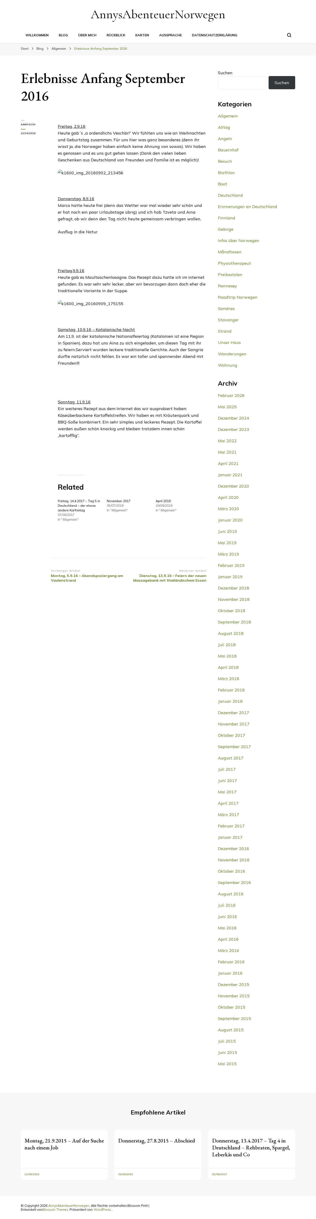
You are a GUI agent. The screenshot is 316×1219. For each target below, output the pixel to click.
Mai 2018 (227, 656)
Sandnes (226, 308)
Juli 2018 (227, 644)
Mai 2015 (227, 1063)
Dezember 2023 (233, 429)
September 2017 (234, 746)
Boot (222, 184)
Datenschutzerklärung (214, 35)
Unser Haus (229, 342)
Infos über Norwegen (238, 240)
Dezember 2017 (233, 712)
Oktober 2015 (231, 1007)
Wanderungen (232, 353)
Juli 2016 (227, 905)
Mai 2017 (227, 792)
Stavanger (228, 319)
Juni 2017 (227, 780)
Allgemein (228, 116)
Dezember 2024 (233, 418)
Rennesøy (227, 286)
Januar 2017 (230, 837)
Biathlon (226, 172)
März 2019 (228, 554)
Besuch (225, 161)
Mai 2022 (227, 440)
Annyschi (28, 124)
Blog (63, 35)
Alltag (224, 127)
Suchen (225, 72)
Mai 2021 (227, 452)
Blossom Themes (55, 1209)
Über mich (87, 35)
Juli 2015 (227, 1041)
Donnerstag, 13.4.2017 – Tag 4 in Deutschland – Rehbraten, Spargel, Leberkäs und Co (251, 1147)
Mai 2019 (227, 542)
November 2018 (234, 599)
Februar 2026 (231, 395)
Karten (142, 35)
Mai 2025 (227, 406)
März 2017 (228, 814)
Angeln (225, 138)
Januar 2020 (230, 520)
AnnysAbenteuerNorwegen (158, 14)
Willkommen (37, 35)
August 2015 (231, 1029)
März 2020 (228, 508)
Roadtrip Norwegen (237, 297)
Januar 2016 (230, 973)
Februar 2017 (231, 826)
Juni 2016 (227, 916)
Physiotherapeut (234, 263)
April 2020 (228, 497)
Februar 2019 (231, 565)
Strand (225, 331)
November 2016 (234, 860)
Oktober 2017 (231, 735)
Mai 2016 (227, 927)
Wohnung (227, 365)
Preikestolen (230, 274)
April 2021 (228, 463)
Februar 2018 (231, 690)
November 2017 (118, 501)
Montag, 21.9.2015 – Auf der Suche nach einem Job (64, 1144)
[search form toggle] (289, 35)
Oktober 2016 (231, 871)
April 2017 (228, 803)
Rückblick (116, 35)
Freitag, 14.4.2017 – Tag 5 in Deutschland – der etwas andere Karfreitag (79, 505)
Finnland (226, 218)
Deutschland (230, 195)
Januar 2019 (230, 576)
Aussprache (170, 35)
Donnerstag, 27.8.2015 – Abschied (156, 1140)
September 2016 (234, 882)
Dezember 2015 (233, 984)
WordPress (102, 1209)
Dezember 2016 (233, 848)
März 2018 (228, 678)
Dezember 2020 (233, 486)
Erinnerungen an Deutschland (247, 206)
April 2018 (163, 501)
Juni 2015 (227, 1052)
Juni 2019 (227, 531)
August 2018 (231, 633)
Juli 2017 (227, 769)
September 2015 (234, 1018)
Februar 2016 (231, 961)
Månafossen (230, 252)
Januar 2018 (230, 701)
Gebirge (225, 229)
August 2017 (231, 758)
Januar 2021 (230, 474)
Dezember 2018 (233, 588)
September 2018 (234, 622)
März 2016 (228, 950)
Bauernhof (228, 150)
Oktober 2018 (231, 610)
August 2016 (231, 894)
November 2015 (234, 995)
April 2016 (228, 939)
